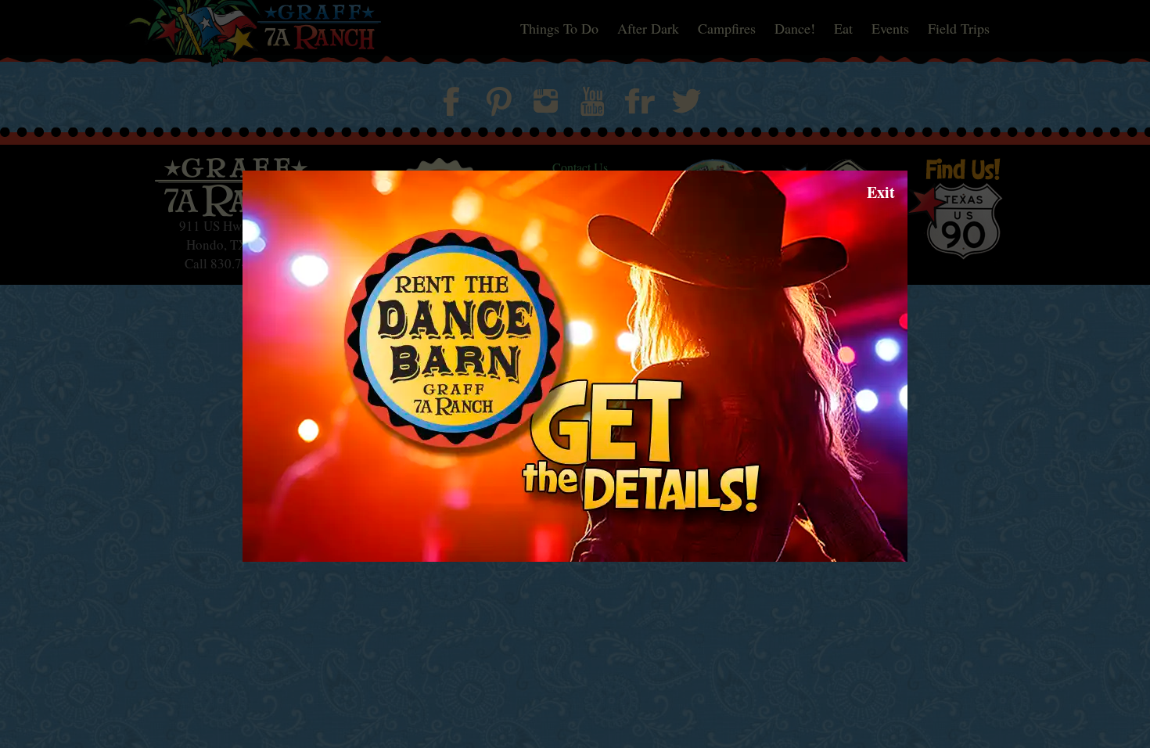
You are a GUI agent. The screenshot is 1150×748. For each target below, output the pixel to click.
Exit (881, 192)
